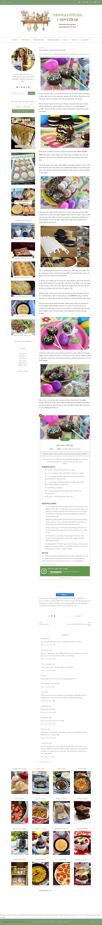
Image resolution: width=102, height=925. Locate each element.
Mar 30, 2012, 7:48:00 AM (48, 670)
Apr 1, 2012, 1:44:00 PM (47, 687)
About (65, 39)
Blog (10, 2)
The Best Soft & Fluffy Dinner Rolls (23, 277)
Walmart (45, 151)
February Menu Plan (23, 316)
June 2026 (23, 356)
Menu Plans (26, 39)
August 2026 (22, 353)
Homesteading (39, 39)
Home (4, 2)
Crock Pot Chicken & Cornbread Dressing (23, 297)
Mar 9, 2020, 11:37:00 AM (48, 738)
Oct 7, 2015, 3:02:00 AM (47, 724)
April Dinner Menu (44, 623)
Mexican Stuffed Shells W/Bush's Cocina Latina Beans (79, 624)
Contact (74, 39)
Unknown (44, 729)
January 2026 (23, 365)
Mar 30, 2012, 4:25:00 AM (48, 659)
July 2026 (22, 355)
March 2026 (23, 362)
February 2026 (23, 364)
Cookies (45, 921)
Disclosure (52, 921)
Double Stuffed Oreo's (60, 212)
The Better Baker (46, 664)
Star (42, 675)
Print (65, 439)
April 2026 (23, 360)
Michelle (43, 638)
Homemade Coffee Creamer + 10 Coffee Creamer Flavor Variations (23, 239)
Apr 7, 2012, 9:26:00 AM (48, 701)
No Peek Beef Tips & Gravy (23, 335)
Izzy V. (43, 692)
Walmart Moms (65, 601)
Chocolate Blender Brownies (23, 258)
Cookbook (85, 39)
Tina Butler (44, 743)
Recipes (15, 39)
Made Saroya (95, 921)
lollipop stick (53, 273)
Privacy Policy (36, 921)
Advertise (67, 921)
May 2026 (22, 358)
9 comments (78, 616)
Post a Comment (44, 762)
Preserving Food (53, 39)
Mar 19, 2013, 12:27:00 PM (48, 712)
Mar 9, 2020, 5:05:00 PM (48, 757)
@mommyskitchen (56, 571)
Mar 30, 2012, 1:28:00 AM (48, 645)
